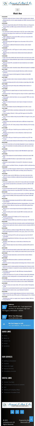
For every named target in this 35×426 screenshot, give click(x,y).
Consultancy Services (10, 371)
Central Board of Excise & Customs (14, 384)
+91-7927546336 (13, 325)
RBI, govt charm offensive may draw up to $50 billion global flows (18, 205)
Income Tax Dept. (9, 382)
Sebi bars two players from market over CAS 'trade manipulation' (18, 33)
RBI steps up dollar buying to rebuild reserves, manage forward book (19, 168)
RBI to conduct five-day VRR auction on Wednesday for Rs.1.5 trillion (19, 295)
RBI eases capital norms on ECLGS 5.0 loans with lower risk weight (18, 182)
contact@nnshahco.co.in (15, 318)
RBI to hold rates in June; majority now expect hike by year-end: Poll (18, 251)
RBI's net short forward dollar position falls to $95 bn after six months (18, 249)
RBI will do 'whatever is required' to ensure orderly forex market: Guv (18, 268)
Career (6, 343)
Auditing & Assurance (10, 361)
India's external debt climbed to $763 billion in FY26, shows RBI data (19, 140)
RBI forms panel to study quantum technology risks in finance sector (18, 262)
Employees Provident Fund (12, 392)
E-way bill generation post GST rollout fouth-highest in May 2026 (18, 188)
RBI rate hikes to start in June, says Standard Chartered (16, 289)
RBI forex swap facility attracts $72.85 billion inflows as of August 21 (18, 25)
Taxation (6, 363)
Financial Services (9, 368)
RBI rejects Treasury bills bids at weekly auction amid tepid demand (18, 223)
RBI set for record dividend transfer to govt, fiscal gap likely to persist (18, 288)
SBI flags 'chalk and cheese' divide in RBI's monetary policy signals (18, 18)
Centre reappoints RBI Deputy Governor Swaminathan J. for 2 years (18, 203)
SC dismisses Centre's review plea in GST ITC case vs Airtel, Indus (18, 31)
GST (5, 387)
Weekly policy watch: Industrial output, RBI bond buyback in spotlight (19, 67)
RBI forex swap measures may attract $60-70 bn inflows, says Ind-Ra (19, 190)
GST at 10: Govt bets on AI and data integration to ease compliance (18, 144)
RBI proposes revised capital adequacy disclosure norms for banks (18, 293)
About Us (6, 338)
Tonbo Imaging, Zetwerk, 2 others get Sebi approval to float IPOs (18, 113)
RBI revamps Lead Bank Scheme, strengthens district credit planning (19, 165)
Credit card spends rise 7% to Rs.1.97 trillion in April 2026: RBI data (18, 274)
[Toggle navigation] (17, 9)
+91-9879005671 (25, 325)
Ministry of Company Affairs (12, 390)
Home (5, 335)
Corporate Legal (8, 366)
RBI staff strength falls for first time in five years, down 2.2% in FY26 (18, 231)
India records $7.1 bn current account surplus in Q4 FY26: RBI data (18, 193)
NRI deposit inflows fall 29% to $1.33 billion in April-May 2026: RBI (18, 82)
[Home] (17, 3)
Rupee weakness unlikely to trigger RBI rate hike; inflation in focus (18, 229)
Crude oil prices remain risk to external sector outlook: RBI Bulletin (18, 281)
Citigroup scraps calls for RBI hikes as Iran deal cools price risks (17, 175)
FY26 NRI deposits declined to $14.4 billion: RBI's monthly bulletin (18, 279)
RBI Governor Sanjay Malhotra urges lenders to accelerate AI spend (18, 59)
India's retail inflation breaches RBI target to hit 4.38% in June (17, 106)
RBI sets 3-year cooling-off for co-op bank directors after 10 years (18, 276)
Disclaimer (7, 346)
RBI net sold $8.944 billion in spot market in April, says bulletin (17, 158)
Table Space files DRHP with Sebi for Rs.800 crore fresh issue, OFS (18, 57)
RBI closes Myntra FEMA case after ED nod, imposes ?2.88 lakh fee (18, 219)
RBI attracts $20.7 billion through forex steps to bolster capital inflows (19, 93)
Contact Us (7, 341)
